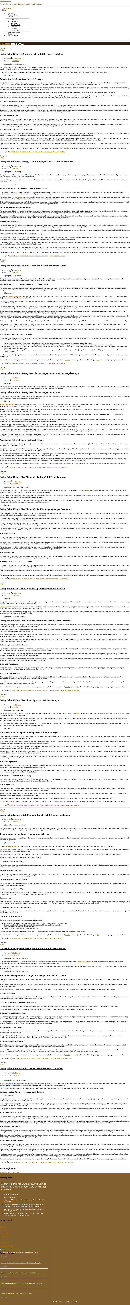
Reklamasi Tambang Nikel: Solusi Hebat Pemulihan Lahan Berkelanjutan (21, 1263)
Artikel (2, 50)
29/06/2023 (15, 168)
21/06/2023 (15, 822)
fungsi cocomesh (29, 467)
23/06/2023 (15, 595)
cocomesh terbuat (43, 363)
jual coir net (57, 938)
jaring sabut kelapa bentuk (57, 363)
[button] (58, 10)
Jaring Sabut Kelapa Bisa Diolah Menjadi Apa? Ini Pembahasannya (33, 477)
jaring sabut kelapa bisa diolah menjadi (47, 578)
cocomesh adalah (14, 152)
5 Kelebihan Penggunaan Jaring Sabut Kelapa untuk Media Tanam (33, 948)
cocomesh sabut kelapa (27, 152)
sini (98, 148)
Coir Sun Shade (5, 1233)
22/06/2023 (15, 707)
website (67, 148)
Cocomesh (3, 607)
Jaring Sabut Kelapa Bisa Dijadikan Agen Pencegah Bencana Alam (32, 588)
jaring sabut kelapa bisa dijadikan (69, 690)
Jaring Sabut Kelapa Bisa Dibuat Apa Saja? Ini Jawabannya (29, 700)
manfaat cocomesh (74, 805)
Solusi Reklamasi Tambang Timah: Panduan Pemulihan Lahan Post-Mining (21, 1283)
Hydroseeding (4, 1236)
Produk (10, 16)
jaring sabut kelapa (40, 152)
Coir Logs (3, 1230)
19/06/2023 (15, 1075)
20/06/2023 (15, 955)
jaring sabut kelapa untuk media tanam (60, 1058)
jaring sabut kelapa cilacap (57, 256)
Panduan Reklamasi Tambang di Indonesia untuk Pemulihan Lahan (19, 1252)
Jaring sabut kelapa (107, 67)
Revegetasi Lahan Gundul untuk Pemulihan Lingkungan (16, 1293)
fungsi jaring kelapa (29, 805)
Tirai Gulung (14, 28)
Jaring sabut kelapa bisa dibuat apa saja (47, 805)
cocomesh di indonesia (27, 256)
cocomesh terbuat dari (41, 690)
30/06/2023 (15, 61)
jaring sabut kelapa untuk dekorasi (34, 938)
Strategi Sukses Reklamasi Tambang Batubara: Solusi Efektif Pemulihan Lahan (23, 1273)
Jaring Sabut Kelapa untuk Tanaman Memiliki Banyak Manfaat (31, 1068)
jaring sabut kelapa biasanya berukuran (46, 467)
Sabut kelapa (85, 490)
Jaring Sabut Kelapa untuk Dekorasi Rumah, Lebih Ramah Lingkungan (35, 815)
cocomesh (17, 197)
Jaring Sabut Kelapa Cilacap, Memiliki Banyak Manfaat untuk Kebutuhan (36, 161)
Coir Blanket (3, 1227)
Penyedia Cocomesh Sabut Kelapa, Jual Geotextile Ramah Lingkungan (21, 4)
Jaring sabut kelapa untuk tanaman (62, 1162)
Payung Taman (4, 1242)
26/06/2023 (15, 484)
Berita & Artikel (13, 35)
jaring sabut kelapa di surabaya (56, 152)
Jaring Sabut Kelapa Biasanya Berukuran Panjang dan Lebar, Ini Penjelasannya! (39, 373)
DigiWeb (18, 58)
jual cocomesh (63, 467)
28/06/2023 (15, 272)
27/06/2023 (15, 380)
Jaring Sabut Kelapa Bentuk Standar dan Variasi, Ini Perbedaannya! (33, 265)
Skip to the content (5, 1)
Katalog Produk (7, 1246)
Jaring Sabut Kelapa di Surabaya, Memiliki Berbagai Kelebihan (31, 54)
